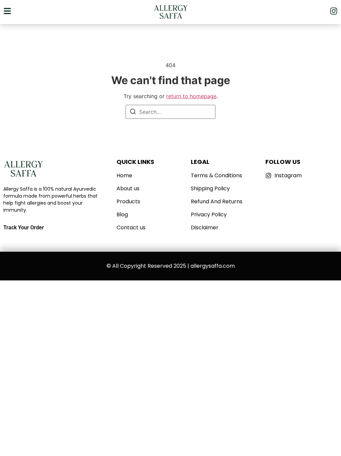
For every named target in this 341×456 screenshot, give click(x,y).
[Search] (133, 112)
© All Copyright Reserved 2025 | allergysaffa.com (171, 266)
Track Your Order (23, 227)
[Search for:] (170, 112)
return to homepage (191, 96)
